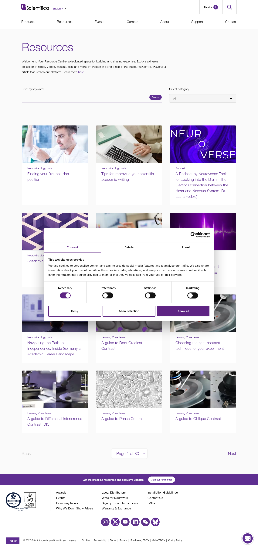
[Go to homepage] (35, 7)
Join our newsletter (161, 479)
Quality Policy (175, 540)
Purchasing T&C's (140, 540)
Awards (61, 492)
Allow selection (129, 311)
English (13, 540)
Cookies (86, 540)
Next (232, 453)
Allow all (183, 311)
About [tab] (186, 247)
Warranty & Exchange (116, 508)
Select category (179, 89)
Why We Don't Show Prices (74, 508)
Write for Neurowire (115, 497)
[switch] (107, 295)
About (164, 22)
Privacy (123, 540)
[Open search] (229, 7)
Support (197, 22)
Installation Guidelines (163, 492)
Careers (132, 22)
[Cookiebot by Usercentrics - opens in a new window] (193, 235)
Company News (67, 503)
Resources (65, 22)
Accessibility (100, 540)
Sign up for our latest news (120, 503)
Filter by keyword (32, 89)
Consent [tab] (72, 247)
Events (99, 22)
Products (28, 22)
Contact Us (155, 497)
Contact (231, 22)
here (81, 72)
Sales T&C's (158, 540)
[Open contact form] (247, 538)
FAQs (151, 503)
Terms (113, 540)
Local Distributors (114, 492)
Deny (74, 311)
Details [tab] (129, 247)
